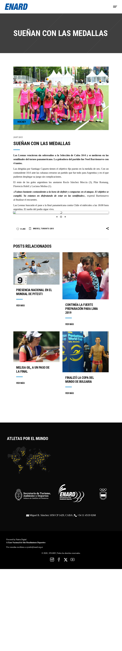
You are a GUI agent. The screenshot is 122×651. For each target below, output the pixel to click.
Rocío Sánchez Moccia (75, 182)
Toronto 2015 (47, 226)
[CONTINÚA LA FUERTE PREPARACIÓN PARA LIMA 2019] (85, 273)
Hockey (21, 121)
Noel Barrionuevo (94, 159)
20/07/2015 (18, 137)
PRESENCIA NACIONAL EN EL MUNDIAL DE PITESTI (34, 289)
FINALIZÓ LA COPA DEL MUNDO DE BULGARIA (79, 377)
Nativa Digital (21, 537)
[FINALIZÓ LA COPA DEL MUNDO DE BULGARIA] (85, 349)
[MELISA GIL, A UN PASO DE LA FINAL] (36, 344)
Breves (36, 226)
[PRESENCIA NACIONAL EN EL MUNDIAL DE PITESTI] (36, 266)
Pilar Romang (101, 182)
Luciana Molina (39, 186)
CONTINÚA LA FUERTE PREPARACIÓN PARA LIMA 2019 (81, 306)
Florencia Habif (21, 186)
